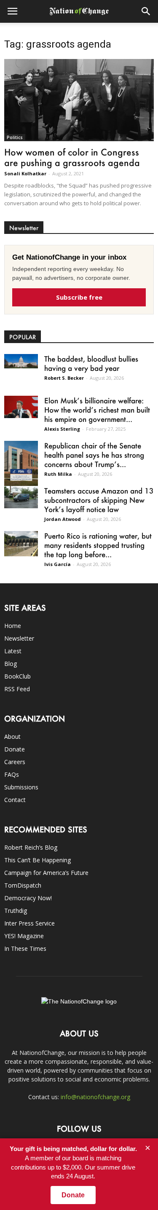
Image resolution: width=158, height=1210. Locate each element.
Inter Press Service (29, 923)
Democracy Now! (28, 898)
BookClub (17, 676)
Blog (10, 664)
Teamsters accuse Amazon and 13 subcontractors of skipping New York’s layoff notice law (99, 500)
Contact (15, 800)
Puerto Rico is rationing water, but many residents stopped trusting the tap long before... (98, 545)
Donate (14, 749)
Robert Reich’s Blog (30, 847)
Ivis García (57, 564)
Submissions (21, 787)
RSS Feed (17, 689)
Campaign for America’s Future (46, 873)
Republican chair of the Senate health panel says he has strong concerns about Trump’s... (94, 455)
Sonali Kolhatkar (25, 173)
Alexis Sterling (62, 429)
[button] (146, 11)
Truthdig (15, 911)
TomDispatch (22, 885)
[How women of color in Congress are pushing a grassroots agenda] (79, 100)
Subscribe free (79, 297)
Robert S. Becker (64, 378)
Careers (14, 762)
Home (12, 626)
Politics (15, 137)
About (12, 736)
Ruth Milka (58, 474)
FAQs (11, 774)
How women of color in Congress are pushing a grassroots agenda (72, 157)
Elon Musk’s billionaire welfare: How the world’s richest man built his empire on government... (97, 410)
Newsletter (19, 638)
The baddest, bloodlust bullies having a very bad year (91, 363)
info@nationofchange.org (95, 1097)
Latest (12, 651)
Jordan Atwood (62, 519)
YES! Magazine (24, 936)
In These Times (25, 948)
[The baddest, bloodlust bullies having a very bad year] (21, 361)
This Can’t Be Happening (37, 860)
